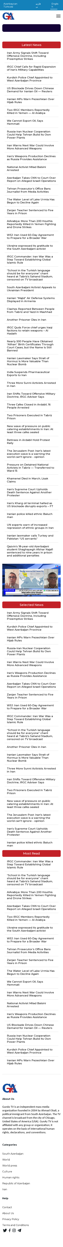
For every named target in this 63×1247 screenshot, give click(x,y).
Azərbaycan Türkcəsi (10, 5)
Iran (4, 1189)
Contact (7, 1207)
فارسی (38, 5)
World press (9, 1165)
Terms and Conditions (15, 1225)
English (55, 5)
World (6, 1159)
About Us (8, 1213)
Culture (7, 1171)
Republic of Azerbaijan (16, 1183)
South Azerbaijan (12, 1153)
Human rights (10, 1177)
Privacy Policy (10, 1219)
